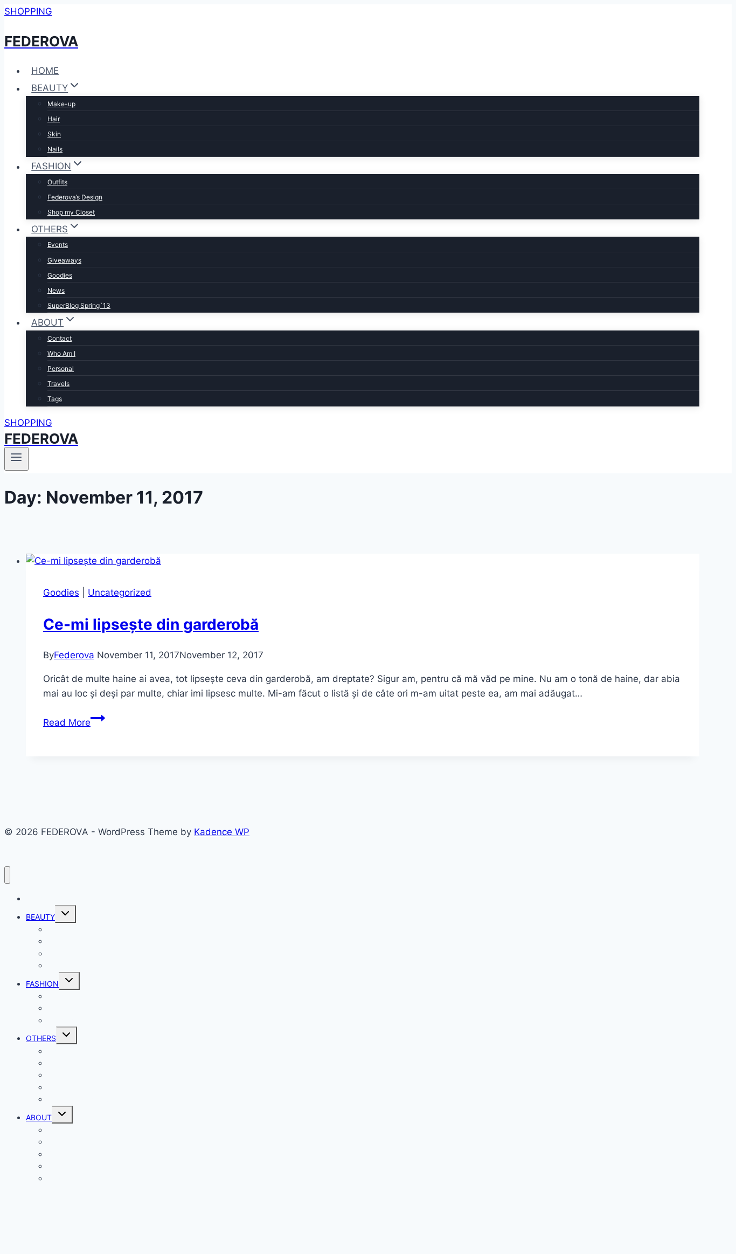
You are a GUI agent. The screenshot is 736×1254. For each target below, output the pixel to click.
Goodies (59, 275)
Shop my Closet (71, 212)
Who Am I (61, 353)
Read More (74, 722)
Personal (60, 368)
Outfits (57, 182)
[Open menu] (16, 459)
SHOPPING (28, 11)
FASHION (42, 983)
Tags (54, 399)
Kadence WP (221, 831)
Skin (54, 134)
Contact (59, 338)
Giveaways (64, 260)
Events (57, 244)
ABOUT (39, 1117)
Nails (55, 149)
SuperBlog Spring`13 (78, 305)
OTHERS (41, 1038)
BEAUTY (40, 916)
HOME (45, 70)
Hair (53, 119)
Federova (74, 655)
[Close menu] (7, 875)
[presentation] (362, 561)
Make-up (61, 104)
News (56, 290)
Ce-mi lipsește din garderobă (151, 624)
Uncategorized (119, 592)
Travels (58, 384)
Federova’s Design (74, 197)
